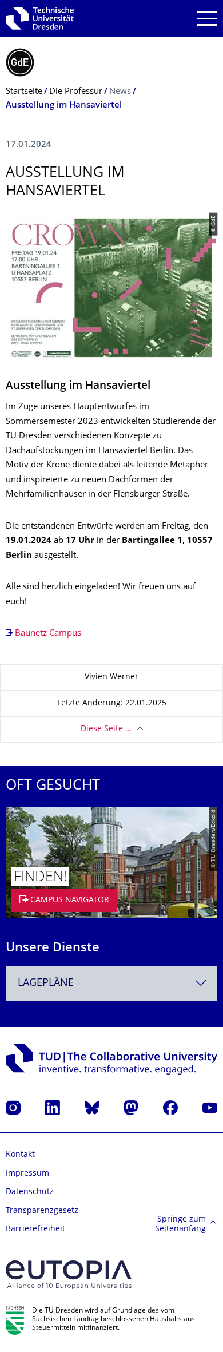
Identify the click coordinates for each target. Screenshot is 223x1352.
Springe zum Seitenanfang (180, 1225)
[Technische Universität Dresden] (40, 18)
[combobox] (111, 983)
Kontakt (20, 1155)
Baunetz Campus (48, 633)
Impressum (27, 1173)
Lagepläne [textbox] (46, 983)
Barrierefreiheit (35, 1229)
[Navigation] (206, 18)
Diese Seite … (106, 729)
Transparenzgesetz (42, 1211)
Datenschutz (30, 1192)
